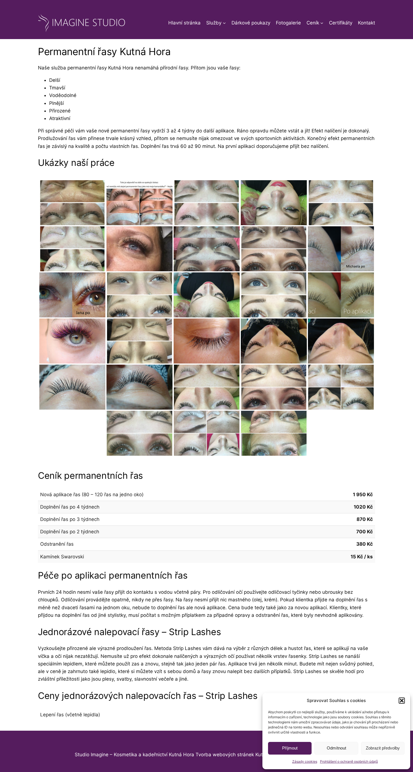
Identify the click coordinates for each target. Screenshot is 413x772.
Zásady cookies (304, 761)
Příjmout (290, 748)
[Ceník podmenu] (321, 22)
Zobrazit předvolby (383, 748)
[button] (402, 700)
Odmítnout (336, 748)
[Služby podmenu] (224, 22)
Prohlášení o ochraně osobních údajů (349, 761)
